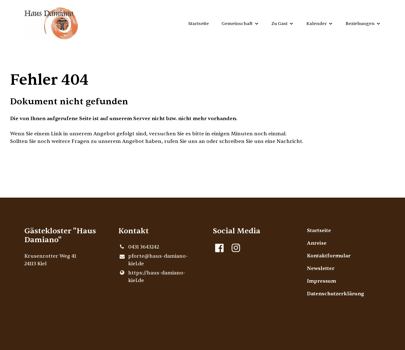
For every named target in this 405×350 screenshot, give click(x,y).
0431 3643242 (143, 247)
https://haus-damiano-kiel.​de (156, 277)
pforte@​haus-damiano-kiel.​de (158, 260)
